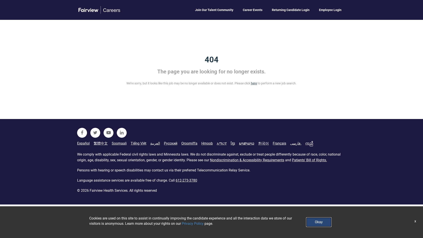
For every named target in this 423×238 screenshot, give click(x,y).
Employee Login (330, 10)
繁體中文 (101, 143)
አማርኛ (222, 143)
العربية (155, 143)
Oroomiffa (189, 143)
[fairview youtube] (108, 133)
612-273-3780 (186, 180)
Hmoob (207, 143)
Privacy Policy (193, 223)
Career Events (252, 10)
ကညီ (309, 143)
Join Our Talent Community (214, 10)
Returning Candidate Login (291, 10)
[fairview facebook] (82, 133)
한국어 (263, 143)
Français (279, 143)
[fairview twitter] (95, 133)
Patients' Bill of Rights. (309, 160)
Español (83, 143)
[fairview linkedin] (122, 133)
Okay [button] (319, 222)
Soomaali (119, 143)
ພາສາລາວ (246, 143)
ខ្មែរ (233, 143)
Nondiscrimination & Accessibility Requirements (247, 160)
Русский (170, 143)
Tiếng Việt (138, 143)
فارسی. (295, 143)
